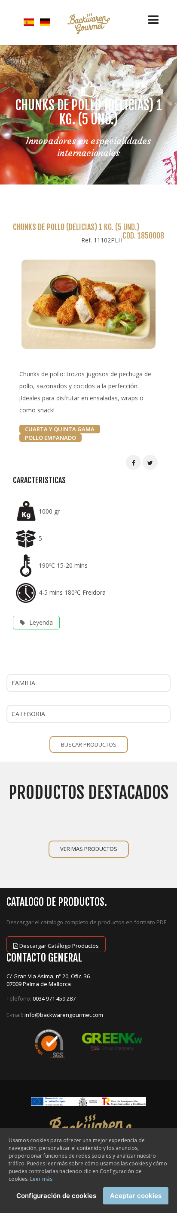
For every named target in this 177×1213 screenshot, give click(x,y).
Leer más (41, 1179)
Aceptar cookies (136, 1196)
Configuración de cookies (56, 1196)
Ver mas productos (88, 849)
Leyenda (41, 622)
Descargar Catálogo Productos (58, 946)
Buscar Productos (88, 744)
